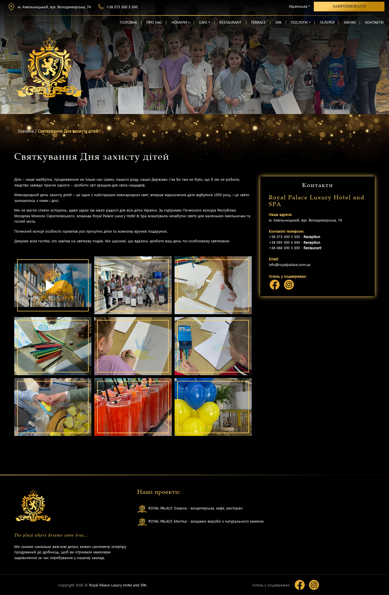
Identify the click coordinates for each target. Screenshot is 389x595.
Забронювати (349, 6)
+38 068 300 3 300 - (295, 247)
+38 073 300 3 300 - (294, 236)
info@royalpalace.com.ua (289, 264)
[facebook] (275, 285)
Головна (26, 131)
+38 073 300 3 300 (122, 6)
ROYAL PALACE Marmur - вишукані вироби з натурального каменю (205, 521)
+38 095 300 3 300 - (294, 242)
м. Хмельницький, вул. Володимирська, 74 (54, 6)
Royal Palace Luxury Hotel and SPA (117, 584)
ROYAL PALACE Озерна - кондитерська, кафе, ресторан (195, 507)
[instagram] (289, 285)
